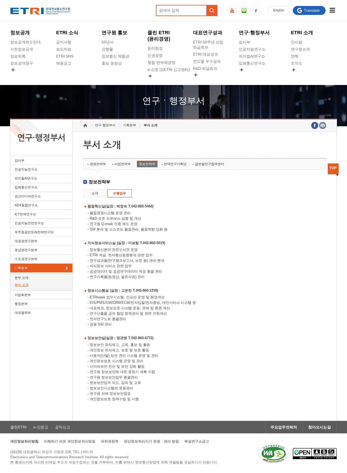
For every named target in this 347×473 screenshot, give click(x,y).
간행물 (107, 49)
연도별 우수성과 (207, 61)
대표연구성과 (207, 32)
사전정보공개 (21, 49)
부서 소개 (21, 285)
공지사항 (63, 42)
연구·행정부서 (254, 32)
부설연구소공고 (196, 441)
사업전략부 (122, 164)
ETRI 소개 (302, 32)
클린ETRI (18, 427)
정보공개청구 (21, 63)
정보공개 (20, 32)
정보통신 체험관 (115, 56)
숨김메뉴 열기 (13, 69)
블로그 (244, 10)
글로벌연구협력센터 (209, 164)
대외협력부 (23, 313)
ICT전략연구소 (25, 214)
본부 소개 (21, 278)
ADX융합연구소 (26, 205)
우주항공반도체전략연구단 (34, 232)
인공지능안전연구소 (29, 223)
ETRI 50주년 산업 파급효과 (208, 44)
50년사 (108, 42)
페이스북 (256, 10)
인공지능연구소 (252, 49)
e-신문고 (40, 427)
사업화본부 (23, 295)
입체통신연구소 (252, 63)
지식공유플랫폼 (206, 81)
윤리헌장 (155, 48)
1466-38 (87, 452)
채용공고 (63, 63)
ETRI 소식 (67, 32)
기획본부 (21, 268)
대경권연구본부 (26, 241)
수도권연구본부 (26, 259)
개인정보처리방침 (24, 441)
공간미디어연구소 (254, 76)
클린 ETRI (158, 36)
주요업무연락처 (284, 427)
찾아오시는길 (319, 427)
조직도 (296, 63)
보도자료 (63, 49)
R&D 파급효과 (205, 68)
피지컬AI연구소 (252, 56)
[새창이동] (273, 453)
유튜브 (232, 10)
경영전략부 (98, 164)
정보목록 (17, 56)
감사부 (244, 42)
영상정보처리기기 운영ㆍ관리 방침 (151, 441)
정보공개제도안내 (25, 42)
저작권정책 (109, 441)
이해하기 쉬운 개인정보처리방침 (69, 441)
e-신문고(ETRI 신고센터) (168, 69)
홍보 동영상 (112, 63)
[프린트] (322, 125)
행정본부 (21, 304)
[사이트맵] (332, 10)
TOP (333, 168)
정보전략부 (147, 164)
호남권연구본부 (26, 250)
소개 (95, 193)
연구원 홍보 (114, 32)
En (278, 10)
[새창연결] (314, 125)
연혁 (294, 56)
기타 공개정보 (303, 76)
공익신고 (155, 82)
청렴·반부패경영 (161, 62)
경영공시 (17, 76)
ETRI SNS (64, 56)
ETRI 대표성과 (205, 54)
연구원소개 (300, 49)
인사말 (296, 42)
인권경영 (155, 55)
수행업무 (119, 193)
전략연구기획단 (175, 164)
